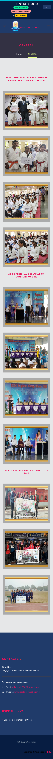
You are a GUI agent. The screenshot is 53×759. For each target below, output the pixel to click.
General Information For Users (18, 719)
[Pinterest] (28, 4)
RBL (49, 751)
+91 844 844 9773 (20, 682)
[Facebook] (16, 4)
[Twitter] (20, 4)
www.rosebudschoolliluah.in (27, 691)
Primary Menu (48, 26)
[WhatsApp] (37, 4)
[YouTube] (33, 4)
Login (47, 7)
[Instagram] (24, 4)
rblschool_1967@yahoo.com (25, 687)
